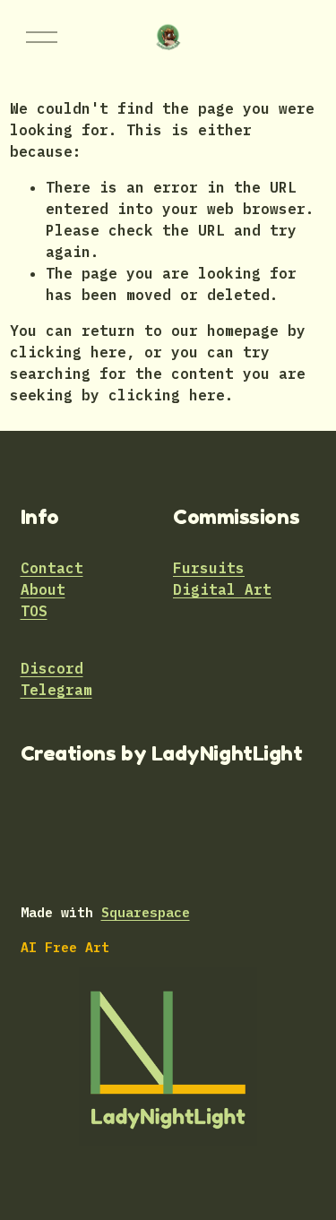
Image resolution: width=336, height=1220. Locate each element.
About (43, 589)
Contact (52, 568)
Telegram (56, 690)
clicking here (68, 352)
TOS (34, 611)
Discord (52, 668)
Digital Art (222, 589)
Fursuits (209, 568)
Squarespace (145, 912)
